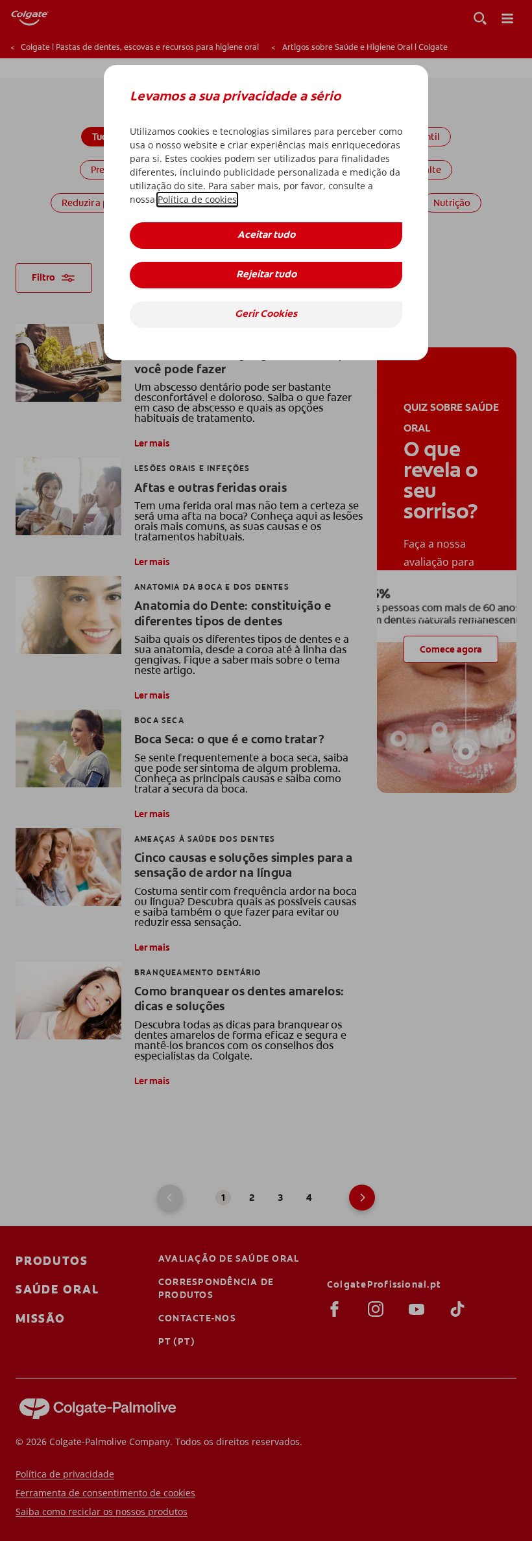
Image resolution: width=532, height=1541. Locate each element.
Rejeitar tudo (266, 275)
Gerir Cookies (266, 314)
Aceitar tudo (266, 235)
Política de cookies (197, 199)
